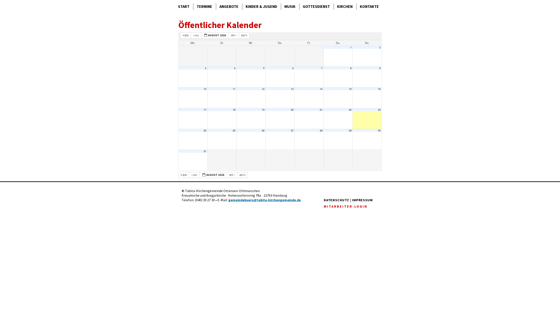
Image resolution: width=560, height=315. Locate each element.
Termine (204, 6)
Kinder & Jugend (261, 6)
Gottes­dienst (316, 6)
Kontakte (369, 6)
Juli (196, 35)
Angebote (228, 6)
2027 (243, 35)
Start (183, 6)
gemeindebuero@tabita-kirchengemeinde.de (264, 200)
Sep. (233, 35)
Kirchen (345, 6)
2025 (186, 35)
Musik (290, 6)
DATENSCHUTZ (336, 200)
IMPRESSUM (362, 200)
